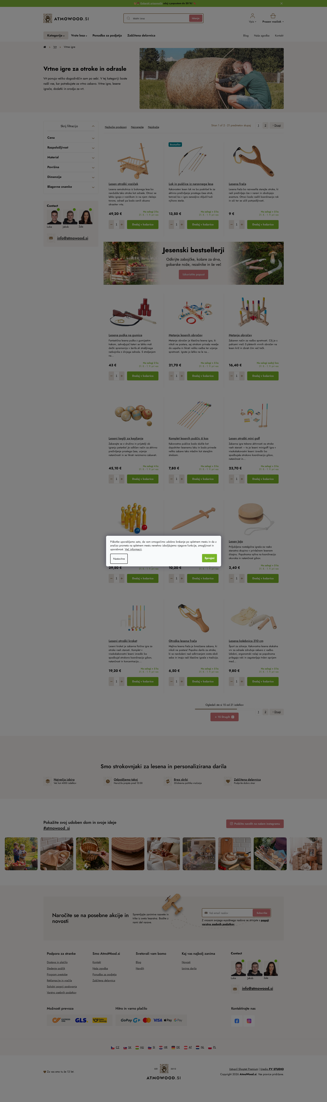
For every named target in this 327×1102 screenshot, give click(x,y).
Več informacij (133, 549)
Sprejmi (209, 558)
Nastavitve (119, 559)
